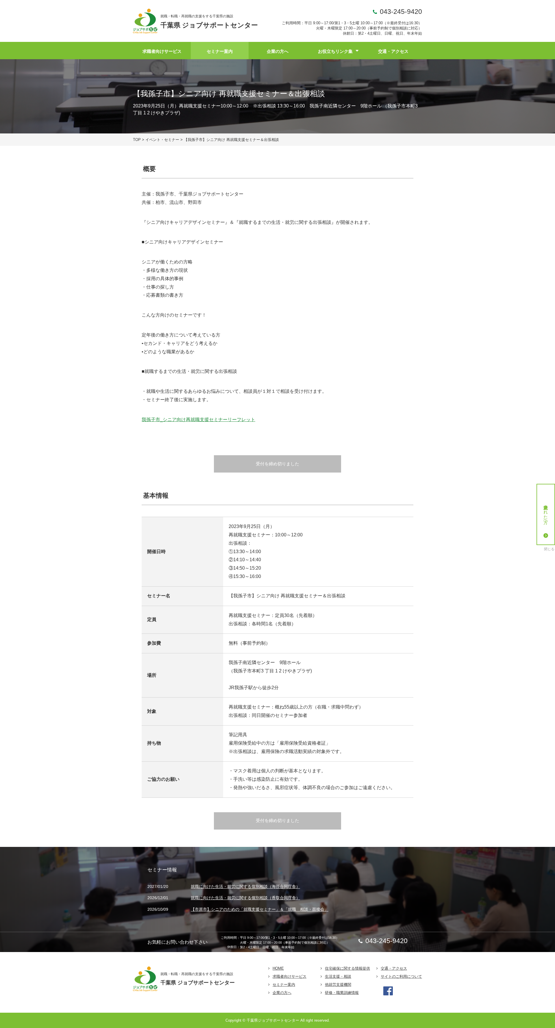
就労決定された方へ (545, 512)
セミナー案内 (220, 51)
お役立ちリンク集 (335, 51)
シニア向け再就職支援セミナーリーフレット (209, 419)
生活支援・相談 (338, 976)
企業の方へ (277, 51)
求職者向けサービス (162, 51)
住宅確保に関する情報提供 (347, 968)
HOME (278, 968)
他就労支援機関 (338, 984)
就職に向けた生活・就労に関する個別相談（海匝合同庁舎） (245, 886)
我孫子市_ (152, 419)
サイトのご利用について (401, 976)
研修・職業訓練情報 (342, 992)
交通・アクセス (393, 51)
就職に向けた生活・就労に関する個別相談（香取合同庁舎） (245, 898)
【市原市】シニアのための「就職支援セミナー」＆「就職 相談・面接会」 (259, 909)
